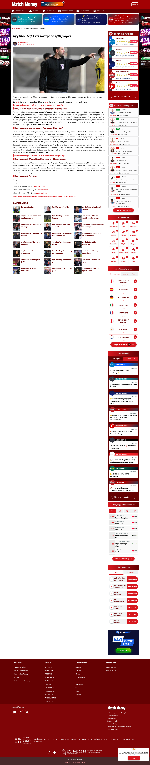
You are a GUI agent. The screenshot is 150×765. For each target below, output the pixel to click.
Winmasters (79, 688)
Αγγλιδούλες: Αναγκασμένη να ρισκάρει (93, 225)
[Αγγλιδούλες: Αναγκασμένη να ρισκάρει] (78, 227)
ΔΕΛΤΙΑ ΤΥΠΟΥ (111, 670)
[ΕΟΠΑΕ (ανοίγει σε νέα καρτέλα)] (82, 752)
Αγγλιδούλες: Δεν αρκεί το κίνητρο (31, 234)
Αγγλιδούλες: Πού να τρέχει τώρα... (90, 269)
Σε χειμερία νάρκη (28, 207)
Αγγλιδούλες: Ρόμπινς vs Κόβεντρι (30, 243)
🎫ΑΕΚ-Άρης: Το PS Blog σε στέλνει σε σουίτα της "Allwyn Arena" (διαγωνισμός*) (123, 417)
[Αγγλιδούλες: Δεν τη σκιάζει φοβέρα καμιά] (78, 218)
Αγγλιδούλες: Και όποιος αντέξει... (61, 243)
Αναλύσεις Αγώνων (20, 667)
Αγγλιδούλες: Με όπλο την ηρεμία (62, 260)
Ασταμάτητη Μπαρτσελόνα (124, 132)
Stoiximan (120, 38)
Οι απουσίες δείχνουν (122, 141)
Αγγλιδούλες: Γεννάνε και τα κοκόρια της (92, 234)
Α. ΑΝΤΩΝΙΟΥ (23, 43)
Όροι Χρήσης (111, 718)
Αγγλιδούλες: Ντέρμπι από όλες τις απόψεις (62, 234)
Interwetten (79, 684)
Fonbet (119, 83)
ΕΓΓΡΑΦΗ (135, 4)
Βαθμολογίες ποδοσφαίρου (23, 681)
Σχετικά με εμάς (112, 721)
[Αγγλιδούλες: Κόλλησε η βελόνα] (16, 262)
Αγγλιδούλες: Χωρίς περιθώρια (90, 252)
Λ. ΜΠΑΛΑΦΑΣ (114, 173)
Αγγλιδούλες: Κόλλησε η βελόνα (30, 260)
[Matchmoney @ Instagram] (21, 712)
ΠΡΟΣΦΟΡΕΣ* (111, 663)
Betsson (78, 694)
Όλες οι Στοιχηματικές (121, 96)
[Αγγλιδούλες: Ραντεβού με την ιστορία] (16, 253)
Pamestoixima (39, 186)
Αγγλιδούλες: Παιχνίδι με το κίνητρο (31, 225)
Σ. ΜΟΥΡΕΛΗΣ (113, 134)
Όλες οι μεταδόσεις (122, 559)
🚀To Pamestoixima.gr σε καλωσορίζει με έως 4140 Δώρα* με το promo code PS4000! (125, 18)
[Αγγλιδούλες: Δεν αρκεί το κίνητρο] (16, 235)
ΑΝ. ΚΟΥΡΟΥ (113, 154)
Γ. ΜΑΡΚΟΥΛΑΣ (114, 194)
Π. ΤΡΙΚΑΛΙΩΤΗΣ (114, 144)
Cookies (136, 755)
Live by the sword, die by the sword (126, 122)
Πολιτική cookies (112, 715)
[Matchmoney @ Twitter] (27, 712)
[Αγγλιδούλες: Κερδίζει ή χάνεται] (78, 209)
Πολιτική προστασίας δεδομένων (118, 713)
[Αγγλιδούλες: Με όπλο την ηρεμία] (47, 262)
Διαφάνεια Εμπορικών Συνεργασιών (119, 726)
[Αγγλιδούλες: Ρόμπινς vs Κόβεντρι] (16, 244)
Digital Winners (80, 762)
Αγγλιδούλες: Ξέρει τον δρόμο (91, 260)
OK (134, 758)
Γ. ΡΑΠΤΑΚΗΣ (113, 206)
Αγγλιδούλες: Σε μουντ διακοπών (60, 217)
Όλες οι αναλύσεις (121, 344)
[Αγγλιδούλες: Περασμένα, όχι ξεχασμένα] (16, 218)
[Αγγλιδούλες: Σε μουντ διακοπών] (47, 218)
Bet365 (78, 691)
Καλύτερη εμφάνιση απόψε (124, 112)
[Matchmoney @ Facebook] (15, 712)
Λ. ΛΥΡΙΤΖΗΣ (113, 115)
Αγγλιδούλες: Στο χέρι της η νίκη (62, 269)
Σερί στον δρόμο (121, 160)
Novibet (119, 49)
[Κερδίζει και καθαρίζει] (47, 209)
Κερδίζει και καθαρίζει (60, 207)
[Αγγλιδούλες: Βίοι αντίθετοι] (78, 244)
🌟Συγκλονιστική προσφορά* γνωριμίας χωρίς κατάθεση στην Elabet (92, 18)
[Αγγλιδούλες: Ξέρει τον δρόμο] (78, 262)
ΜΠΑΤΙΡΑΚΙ (48, 667)
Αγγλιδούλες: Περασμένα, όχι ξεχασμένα (31, 217)
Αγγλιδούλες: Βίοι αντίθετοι (89, 243)
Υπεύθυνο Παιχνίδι (113, 729)
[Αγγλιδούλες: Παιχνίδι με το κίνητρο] (16, 227)
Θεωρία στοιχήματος (21, 670)
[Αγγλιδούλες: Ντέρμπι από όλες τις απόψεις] (47, 235)
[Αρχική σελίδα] (12, 28)
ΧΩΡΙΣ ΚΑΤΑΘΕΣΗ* (112, 667)
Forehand (112, 182)
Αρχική (16, 677)
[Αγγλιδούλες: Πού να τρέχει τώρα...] (78, 270)
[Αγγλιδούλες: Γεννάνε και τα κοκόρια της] (78, 235)
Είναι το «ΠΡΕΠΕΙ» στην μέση (124, 151)
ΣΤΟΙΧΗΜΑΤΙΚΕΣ (81, 663)
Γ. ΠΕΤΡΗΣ (112, 125)
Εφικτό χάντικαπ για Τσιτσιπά (125, 180)
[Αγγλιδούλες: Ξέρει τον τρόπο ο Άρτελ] (47, 227)
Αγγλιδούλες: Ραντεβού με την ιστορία (31, 252)
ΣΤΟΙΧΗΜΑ (18, 663)
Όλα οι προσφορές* (122, 497)
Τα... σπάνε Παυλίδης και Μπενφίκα (126, 170)
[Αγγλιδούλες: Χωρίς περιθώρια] (78, 253)
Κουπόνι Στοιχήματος (21, 674)
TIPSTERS (18, 28)
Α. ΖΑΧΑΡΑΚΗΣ (113, 163)
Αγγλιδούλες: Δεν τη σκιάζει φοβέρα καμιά (90, 217)
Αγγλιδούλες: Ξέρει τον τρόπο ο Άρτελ (61, 225)
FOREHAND (49, 701)
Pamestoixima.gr (122, 72)
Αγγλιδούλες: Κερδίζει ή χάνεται (91, 208)
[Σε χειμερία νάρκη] (16, 209)
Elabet (118, 60)
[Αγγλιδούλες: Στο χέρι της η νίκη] (47, 270)
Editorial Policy (112, 724)
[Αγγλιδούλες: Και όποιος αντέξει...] (47, 244)
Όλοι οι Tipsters (122, 210)
